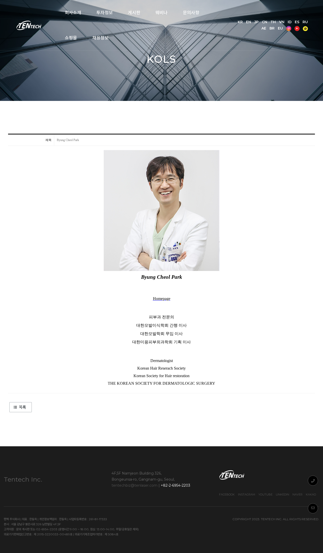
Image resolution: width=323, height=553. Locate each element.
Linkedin (282, 494)
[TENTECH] (29, 25)
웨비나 (161, 12)
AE (263, 28)
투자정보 (104, 12)
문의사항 (191, 12)
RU (305, 22)
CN (264, 22)
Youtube (265, 494)
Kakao (311, 494)
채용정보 (100, 38)
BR (272, 28)
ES (297, 22)
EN (248, 22)
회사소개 (73, 12)
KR (240, 22)
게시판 (134, 12)
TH (273, 22)
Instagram (246, 494)
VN (281, 22)
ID (289, 22)
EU (280, 28)
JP (256, 22)
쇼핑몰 (71, 38)
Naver (297, 494)
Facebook (227, 494)
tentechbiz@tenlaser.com (134, 485)
